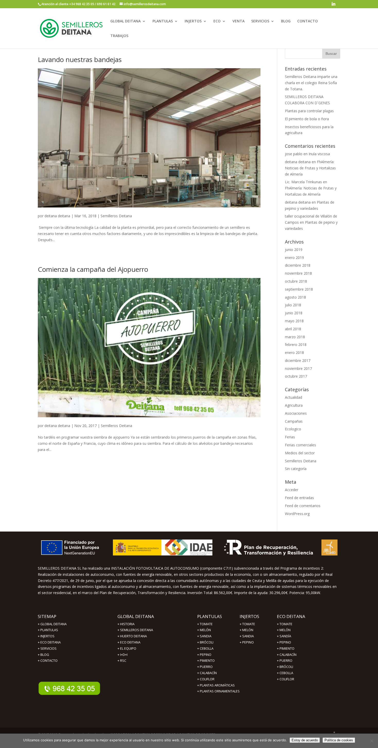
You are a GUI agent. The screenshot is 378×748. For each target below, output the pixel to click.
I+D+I (124, 654)
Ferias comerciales (300, 444)
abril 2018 (293, 328)
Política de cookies (339, 740)
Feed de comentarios (302, 505)
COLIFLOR (287, 679)
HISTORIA (127, 624)
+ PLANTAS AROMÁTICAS (216, 685)
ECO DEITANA (50, 642)
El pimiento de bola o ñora (307, 118)
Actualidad (293, 397)
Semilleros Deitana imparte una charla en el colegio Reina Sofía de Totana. (311, 82)
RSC (123, 660)
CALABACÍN (288, 654)
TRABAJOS (119, 36)
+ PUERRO (205, 666)
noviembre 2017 (298, 368)
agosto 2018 (295, 297)
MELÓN (205, 630)
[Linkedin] (333, 5)
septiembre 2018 (299, 289)
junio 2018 (293, 312)
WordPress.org (297, 513)
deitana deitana (57, 215)
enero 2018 (294, 352)
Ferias (290, 436)
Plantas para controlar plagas (309, 110)
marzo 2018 (295, 336)
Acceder (291, 489)
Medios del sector (300, 452)
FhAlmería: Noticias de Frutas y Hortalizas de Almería (310, 168)
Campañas (294, 421)
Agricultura (294, 405)
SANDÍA (285, 636)
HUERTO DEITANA (133, 636)
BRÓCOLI (206, 642)
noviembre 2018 (298, 273)
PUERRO (286, 660)
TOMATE (206, 624)
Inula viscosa (319, 153)
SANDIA (205, 636)
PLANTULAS (162, 21)
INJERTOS (193, 21)
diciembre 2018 (297, 265)
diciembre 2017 (297, 360)
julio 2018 (293, 304)
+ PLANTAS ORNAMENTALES (218, 691)
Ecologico (293, 429)
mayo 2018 (294, 320)
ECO (217, 21)
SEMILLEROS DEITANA (136, 630)
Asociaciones (296, 413)
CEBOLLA (206, 648)
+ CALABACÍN (207, 673)
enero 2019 (294, 257)
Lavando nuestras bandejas (80, 59)
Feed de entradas (299, 497)
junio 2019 (293, 249)
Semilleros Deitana (116, 215)
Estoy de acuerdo (305, 740)
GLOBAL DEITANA (125, 21)
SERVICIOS (260, 21)
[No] (371, 740)
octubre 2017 (296, 376)
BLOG (286, 21)
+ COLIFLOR (205, 679)
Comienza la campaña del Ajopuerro (93, 269)
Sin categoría (296, 468)
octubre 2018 (296, 281)
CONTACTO (307, 21)
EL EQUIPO (128, 648)
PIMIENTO (207, 660)
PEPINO (205, 654)
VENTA (238, 21)
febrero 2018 (296, 344)
